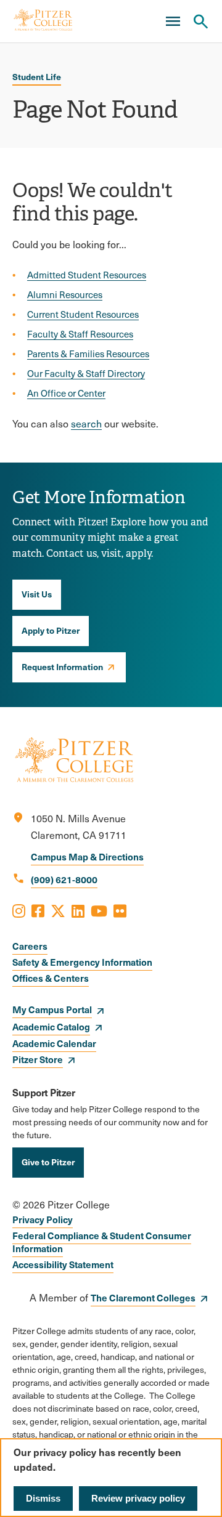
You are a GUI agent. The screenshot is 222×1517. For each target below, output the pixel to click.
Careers (29, 945)
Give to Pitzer (48, 1161)
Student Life (36, 76)
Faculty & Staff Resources (80, 334)
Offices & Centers (50, 977)
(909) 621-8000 (64, 879)
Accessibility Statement (62, 1264)
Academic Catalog (51, 1026)
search (86, 423)
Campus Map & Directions (87, 856)
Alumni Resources (64, 294)
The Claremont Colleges (143, 1297)
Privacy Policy (42, 1219)
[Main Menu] (172, 21)
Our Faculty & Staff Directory (86, 373)
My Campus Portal (52, 1009)
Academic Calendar (54, 1043)
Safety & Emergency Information (82, 961)
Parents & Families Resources (88, 353)
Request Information (62, 666)
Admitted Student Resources (86, 275)
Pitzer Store (37, 1059)
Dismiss (43, 1498)
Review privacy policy (138, 1498)
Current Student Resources (83, 314)
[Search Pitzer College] (200, 21)
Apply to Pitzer (51, 630)
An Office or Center (66, 393)
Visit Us (37, 594)
